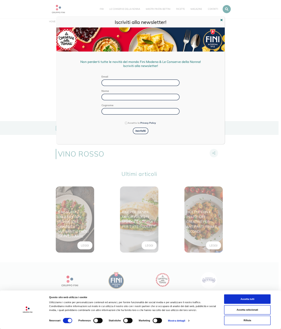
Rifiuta (247, 320)
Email (104, 76)
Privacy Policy (148, 122)
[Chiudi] (222, 20)
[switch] (98, 320)
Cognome (107, 105)
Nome (105, 90)
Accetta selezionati (247, 309)
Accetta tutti (247, 299)
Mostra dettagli (176, 320)
